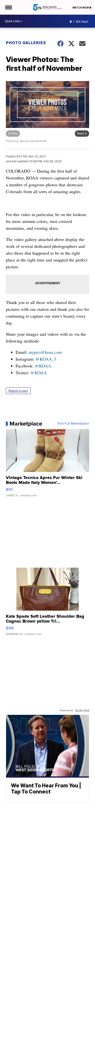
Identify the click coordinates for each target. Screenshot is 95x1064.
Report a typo (18, 391)
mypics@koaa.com (45, 352)
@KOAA (43, 366)
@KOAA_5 (46, 359)
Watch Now (80, 7)
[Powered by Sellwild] (82, 710)
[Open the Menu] (8, 7)
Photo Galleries (26, 42)
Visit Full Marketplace (73, 423)
